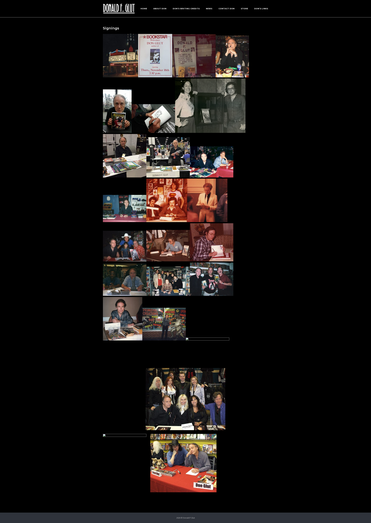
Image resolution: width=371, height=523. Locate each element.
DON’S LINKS (261, 9)
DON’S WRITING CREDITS (186, 9)
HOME (144, 9)
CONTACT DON (227, 9)
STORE (244, 9)
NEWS (209, 9)
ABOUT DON (160, 9)
